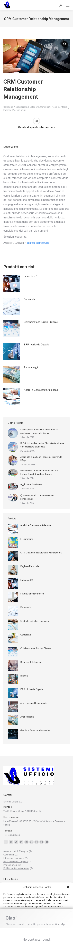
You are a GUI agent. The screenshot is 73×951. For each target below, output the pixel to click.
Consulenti (45, 107)
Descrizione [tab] (10, 146)
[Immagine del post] (13, 433)
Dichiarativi (30, 299)
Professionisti (19, 110)
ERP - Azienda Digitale (36, 344)
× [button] (71, 911)
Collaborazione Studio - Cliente (41, 321)
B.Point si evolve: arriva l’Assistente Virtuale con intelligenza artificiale (42, 445)
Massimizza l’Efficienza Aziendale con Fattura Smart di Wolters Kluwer (39, 472)
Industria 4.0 (30, 276)
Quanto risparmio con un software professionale (36, 497)
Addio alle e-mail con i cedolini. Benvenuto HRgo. (41, 459)
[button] (68, 887)
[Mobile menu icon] (68, 5)
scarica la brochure (37, 242)
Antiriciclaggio (31, 367)
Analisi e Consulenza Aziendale (41, 389)
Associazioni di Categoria (26, 107)
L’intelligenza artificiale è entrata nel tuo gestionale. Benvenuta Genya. (39, 431)
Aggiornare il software (31, 484)
